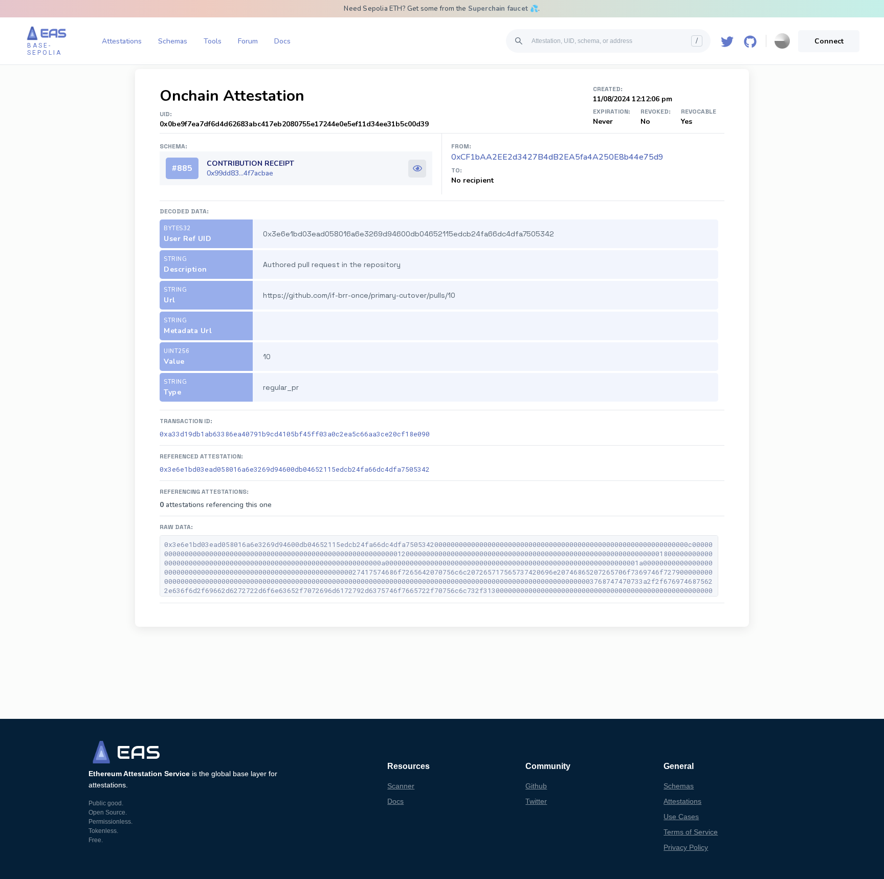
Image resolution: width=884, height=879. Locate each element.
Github (536, 786)
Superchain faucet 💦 (503, 8)
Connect (829, 41)
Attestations (122, 41)
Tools (213, 41)
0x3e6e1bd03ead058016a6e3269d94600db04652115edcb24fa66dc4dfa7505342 (295, 469)
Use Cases (681, 816)
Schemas (172, 41)
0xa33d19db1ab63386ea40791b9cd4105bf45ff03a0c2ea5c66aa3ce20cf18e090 (295, 433)
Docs (282, 41)
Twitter (536, 801)
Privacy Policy (686, 847)
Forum (248, 41)
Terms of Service (691, 832)
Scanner (400, 786)
